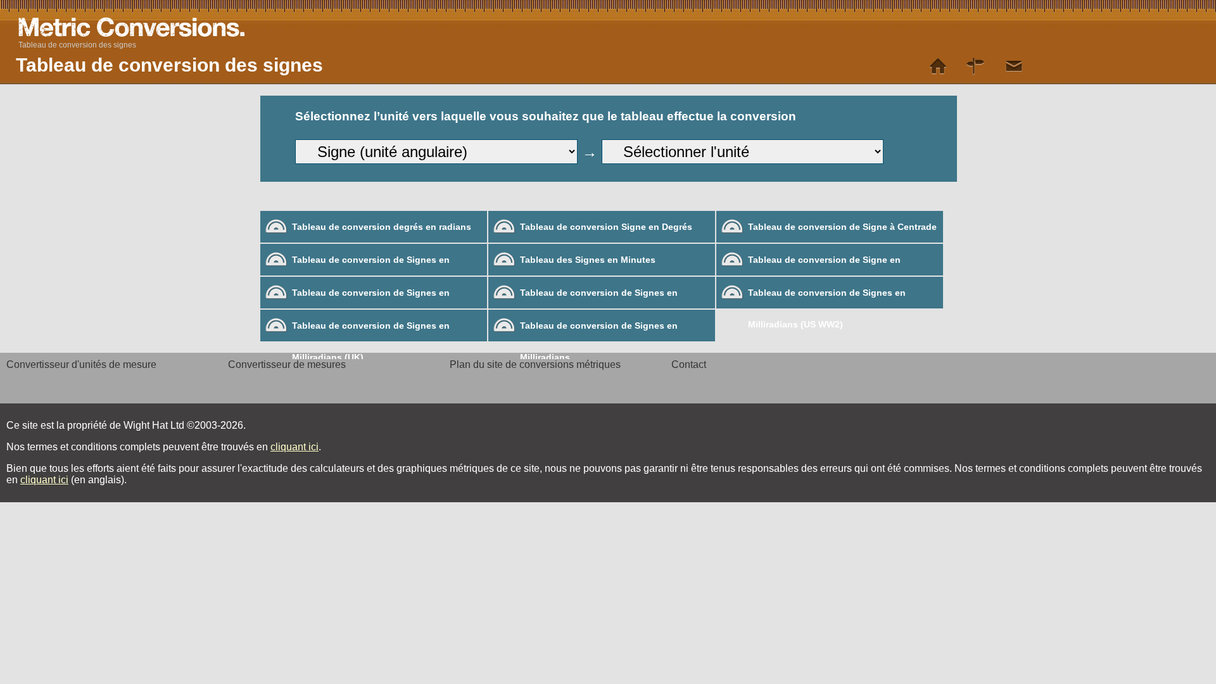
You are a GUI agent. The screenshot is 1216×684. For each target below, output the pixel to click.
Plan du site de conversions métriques (535, 364)
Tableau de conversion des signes (77, 45)
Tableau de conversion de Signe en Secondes (824, 265)
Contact (688, 364)
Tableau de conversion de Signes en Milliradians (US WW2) (827, 298)
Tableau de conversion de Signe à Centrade (842, 227)
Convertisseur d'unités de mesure (81, 364)
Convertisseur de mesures (287, 364)
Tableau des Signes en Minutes (588, 260)
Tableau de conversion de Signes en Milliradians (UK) (371, 330)
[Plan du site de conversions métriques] (976, 66)
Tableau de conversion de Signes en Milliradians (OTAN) (371, 298)
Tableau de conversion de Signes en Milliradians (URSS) (599, 298)
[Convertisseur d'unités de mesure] (938, 66)
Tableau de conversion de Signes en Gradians (371, 265)
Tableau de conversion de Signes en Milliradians (599, 330)
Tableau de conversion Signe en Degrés (606, 227)
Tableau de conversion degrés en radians (381, 227)
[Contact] (1014, 66)
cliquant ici (294, 446)
